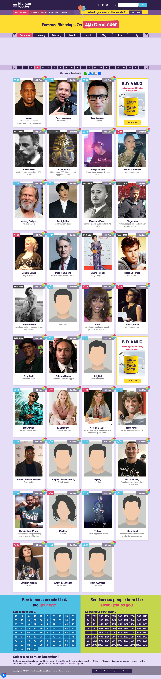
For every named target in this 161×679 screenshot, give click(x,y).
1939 (139, 616)
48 (28, 628)
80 (41, 640)
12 (83, 67)
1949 (139, 620)
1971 (88, 632)
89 (35, 644)
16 (107, 67)
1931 (88, 616)
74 (66, 636)
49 (35, 628)
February (56, 35)
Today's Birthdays (21, 12)
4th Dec (38, 80)
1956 (120, 624)
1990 (145, 636)
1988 (132, 636)
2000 (145, 640)
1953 (101, 624)
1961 (88, 628)
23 (87, 545)
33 (52, 183)
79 (35, 640)
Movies (106, 671)
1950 (145, 620)
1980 (145, 632)
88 (28, 644)
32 (54, 620)
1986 (120, 636)
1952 (94, 624)
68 (28, 636)
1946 (120, 620)
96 (16, 648)
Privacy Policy (52, 671)
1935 (113, 616)
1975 (113, 632)
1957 (126, 624)
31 (47, 620)
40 (18, 441)
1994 (107, 640)
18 (118, 67)
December (25, 35)
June (120, 35)
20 (129, 67)
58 (28, 632)
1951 (88, 624)
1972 (94, 632)
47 (22, 628)
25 (18, 545)
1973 (101, 632)
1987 (126, 636)
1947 (126, 620)
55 (52, 80)
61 (121, 286)
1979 (139, 632)
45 (73, 624)
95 (73, 644)
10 (72, 67)
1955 (113, 624)
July (136, 35)
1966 (120, 628)
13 (89, 67)
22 (141, 67)
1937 (126, 616)
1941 (88, 620)
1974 (107, 632)
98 (28, 648)
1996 (120, 640)
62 (54, 632)
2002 (94, 644)
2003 (100, 644)
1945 (113, 620)
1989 (139, 636)
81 (47, 640)
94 (66, 644)
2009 (138, 644)
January (41, 35)
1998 (132, 640)
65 (73, 632)
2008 (132, 644)
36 (16, 624)
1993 (101, 640)
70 (52, 235)
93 (60, 644)
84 (66, 640)
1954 (107, 624)
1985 (113, 636)
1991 (88, 640)
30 (41, 620)
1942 (94, 620)
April (88, 35)
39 (35, 624)
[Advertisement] (80, 51)
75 (73, 636)
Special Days (126, 671)
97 (22, 648)
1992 (94, 640)
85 (73, 640)
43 (18, 390)
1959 (139, 624)
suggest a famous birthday (69, 663)
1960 (145, 624)
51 (47, 628)
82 (54, 640)
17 (112, 67)
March (72, 35)
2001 (88, 644)
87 (22, 644)
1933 (101, 616)
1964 (107, 628)
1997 (126, 640)
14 (95, 67)
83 (18, 235)
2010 (145, 644)
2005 (113, 644)
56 (18, 80)
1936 (120, 616)
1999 (139, 640)
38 (52, 338)
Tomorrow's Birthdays (38, 12)
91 (47, 644)
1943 (101, 620)
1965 (113, 628)
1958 (132, 624)
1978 (132, 632)
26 (87, 493)
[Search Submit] (143, 5)
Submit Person (67, 12)
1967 (126, 628)
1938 (132, 616)
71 (47, 636)
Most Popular (53, 12)
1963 (101, 628)
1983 (101, 636)
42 (54, 624)
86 (16, 644)
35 (52, 441)
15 (101, 67)
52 (87, 131)
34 (121, 441)
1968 (132, 628)
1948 (132, 620)
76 (18, 183)
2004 (107, 644)
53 (60, 628)
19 (124, 67)
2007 (126, 644)
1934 (107, 616)
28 (121, 390)
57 (22, 632)
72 (54, 636)
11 (77, 67)
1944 (107, 620)
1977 (126, 632)
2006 (119, 644)
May (104, 35)
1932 (94, 616)
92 (54, 644)
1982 (94, 636)
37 (22, 624)
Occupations (115, 671)
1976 (120, 632)
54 (66, 628)
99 (35, 648)
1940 (145, 616)
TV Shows (97, 671)
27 (22, 620)
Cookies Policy (64, 671)
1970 (145, 628)
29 (35, 620)
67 (22, 636)
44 (52, 390)
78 (28, 640)
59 (87, 80)
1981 (88, 636)
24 (66, 616)
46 (16, 628)
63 (60, 632)
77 (22, 640)
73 (60, 636)
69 (35, 636)
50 (41, 628)
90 (41, 644)
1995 (113, 640)
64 (66, 632)
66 (16, 636)
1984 (107, 636)
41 (86, 338)
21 (135, 67)
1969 (139, 628)
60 (87, 390)
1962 (94, 628)
